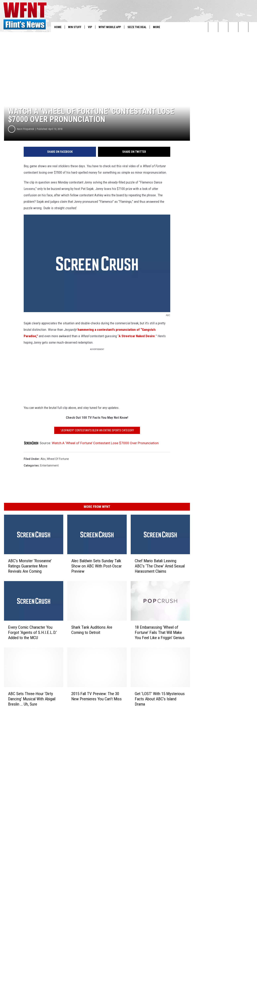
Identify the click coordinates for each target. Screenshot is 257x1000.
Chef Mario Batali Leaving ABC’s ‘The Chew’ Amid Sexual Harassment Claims (160, 566)
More (156, 27)
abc (43, 458)
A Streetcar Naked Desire (137, 336)
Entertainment (49, 465)
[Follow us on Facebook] (233, 27)
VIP (90, 27)
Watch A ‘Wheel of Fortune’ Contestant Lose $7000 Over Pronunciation (105, 443)
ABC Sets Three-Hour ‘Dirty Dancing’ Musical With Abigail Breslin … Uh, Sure (31, 698)
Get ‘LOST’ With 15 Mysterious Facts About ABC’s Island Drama (160, 698)
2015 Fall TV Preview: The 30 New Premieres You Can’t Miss (96, 696)
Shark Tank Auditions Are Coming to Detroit (91, 630)
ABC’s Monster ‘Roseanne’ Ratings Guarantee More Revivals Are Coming (30, 566)
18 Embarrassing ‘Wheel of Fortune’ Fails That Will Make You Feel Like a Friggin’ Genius (160, 632)
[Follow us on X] (243, 27)
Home (57, 27)
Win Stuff (74, 27)
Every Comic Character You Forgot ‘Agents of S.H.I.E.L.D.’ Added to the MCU (32, 632)
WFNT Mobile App (110, 27)
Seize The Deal (136, 27)
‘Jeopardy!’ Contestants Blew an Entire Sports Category (97, 430)
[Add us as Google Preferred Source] (223, 27)
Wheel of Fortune (58, 458)
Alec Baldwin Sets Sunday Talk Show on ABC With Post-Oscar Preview (96, 566)
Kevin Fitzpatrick (25, 128)
